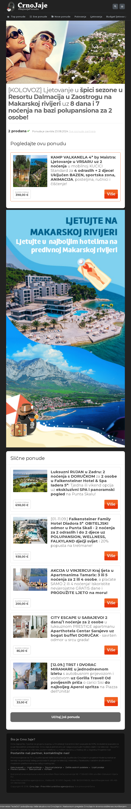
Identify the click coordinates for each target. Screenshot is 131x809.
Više (111, 194)
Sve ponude (38, 16)
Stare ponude (35, 769)
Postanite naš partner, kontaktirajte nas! (40, 753)
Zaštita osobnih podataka (76, 767)
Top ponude (16, 16)
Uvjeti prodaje (98, 767)
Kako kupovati (17, 767)
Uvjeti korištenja (34, 767)
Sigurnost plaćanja (53, 767)
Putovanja (80, 16)
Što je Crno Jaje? (23, 739)
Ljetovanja (96, 16)
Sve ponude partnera (82, 131)
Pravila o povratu (18, 769)
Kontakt (48, 769)
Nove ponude (60, 16)
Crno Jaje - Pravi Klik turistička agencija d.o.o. (52, 786)
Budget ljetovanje (116, 16)
